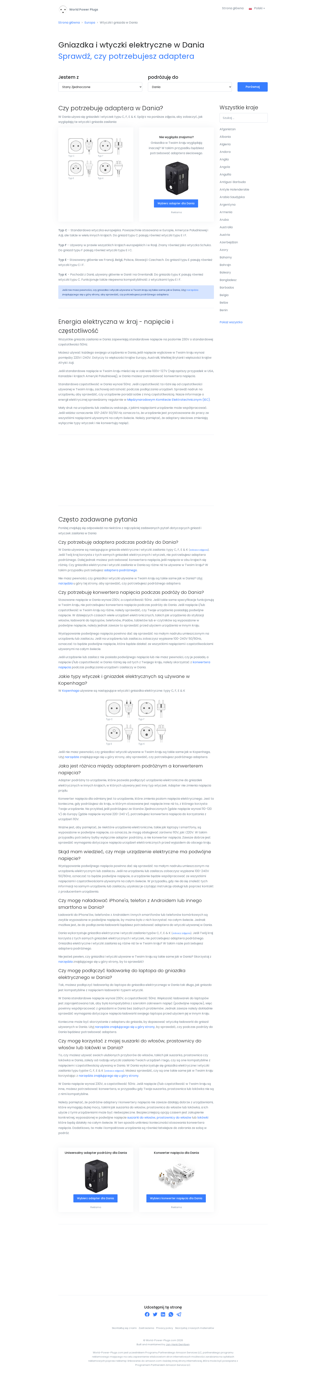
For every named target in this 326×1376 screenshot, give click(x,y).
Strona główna (233, 8)
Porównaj (253, 87)
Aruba (224, 219)
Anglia (224, 159)
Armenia (226, 212)
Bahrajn (225, 265)
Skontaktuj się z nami (124, 1328)
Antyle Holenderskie (234, 189)
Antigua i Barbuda (233, 182)
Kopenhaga (70, 690)
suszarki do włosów (141, 1117)
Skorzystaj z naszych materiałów (194, 1328)
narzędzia (192, 290)
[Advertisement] (136, 470)
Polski (258, 8)
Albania (225, 137)
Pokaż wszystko (231, 322)
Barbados (227, 287)
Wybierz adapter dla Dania (176, 203)
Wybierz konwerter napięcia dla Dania (176, 1198)
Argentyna (227, 204)
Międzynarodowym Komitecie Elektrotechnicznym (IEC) (168, 399)
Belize (224, 302)
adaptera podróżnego (120, 570)
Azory (224, 250)
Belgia (224, 295)
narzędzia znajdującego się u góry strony (125, 1027)
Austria (225, 235)
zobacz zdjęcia (199, 549)
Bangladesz (228, 280)
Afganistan (228, 129)
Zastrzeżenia (146, 1328)
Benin (224, 310)
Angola (225, 167)
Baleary (225, 272)
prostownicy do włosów (174, 1117)
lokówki (202, 1117)
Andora (225, 152)
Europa (90, 22)
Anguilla (225, 174)
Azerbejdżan (229, 242)
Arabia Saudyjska (232, 197)
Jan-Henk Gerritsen (178, 1344)
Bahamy (226, 257)
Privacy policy (164, 1328)
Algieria (225, 144)
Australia (226, 227)
